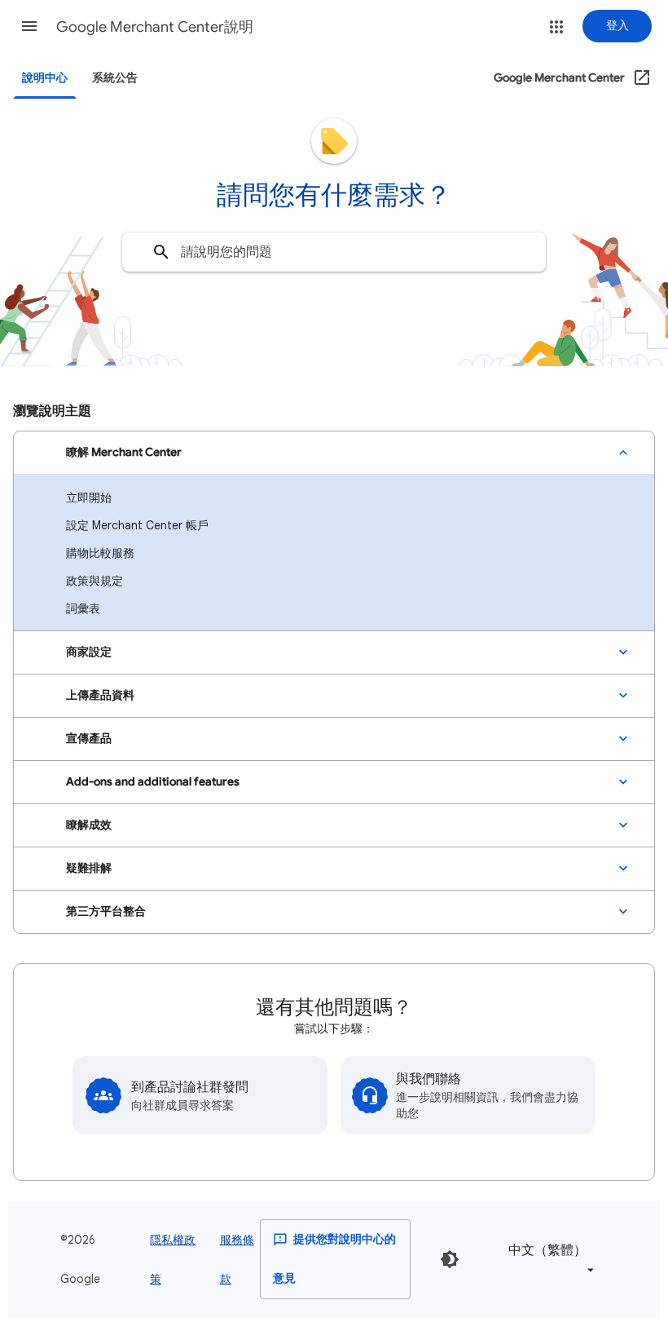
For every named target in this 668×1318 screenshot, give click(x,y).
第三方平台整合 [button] (106, 911)
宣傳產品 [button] (89, 738)
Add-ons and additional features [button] (153, 782)
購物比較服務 (100, 553)
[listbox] (548, 1258)
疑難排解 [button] (89, 868)
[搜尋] (161, 252)
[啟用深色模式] (449, 1259)
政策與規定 (94, 580)
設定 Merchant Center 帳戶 (137, 525)
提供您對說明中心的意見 (334, 1258)
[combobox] (334, 252)
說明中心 (45, 78)
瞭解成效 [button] (89, 825)
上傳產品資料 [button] (100, 695)
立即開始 (89, 497)
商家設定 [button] (89, 652)
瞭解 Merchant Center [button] (124, 452)
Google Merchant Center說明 (154, 27)
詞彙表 (83, 608)
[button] (29, 26)
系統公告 (115, 78)
